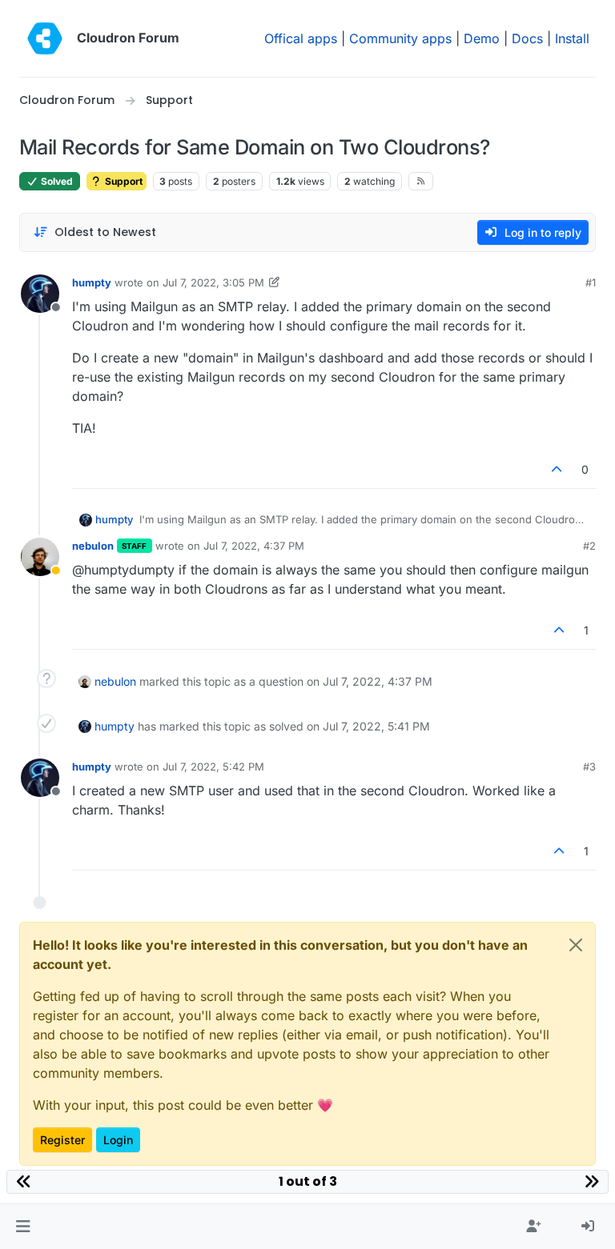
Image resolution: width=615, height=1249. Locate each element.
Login (118, 1140)
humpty (91, 282)
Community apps (400, 38)
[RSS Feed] (420, 181)
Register (62, 1140)
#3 (589, 766)
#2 (589, 545)
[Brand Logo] (45, 38)
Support (122, 181)
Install (572, 38)
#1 (590, 282)
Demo (482, 38)
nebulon (93, 545)
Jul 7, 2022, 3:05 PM (213, 282)
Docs (527, 38)
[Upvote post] (557, 469)
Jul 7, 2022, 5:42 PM (213, 766)
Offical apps (300, 38)
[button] (22, 1227)
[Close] (576, 945)
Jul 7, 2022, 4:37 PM (253, 545)
